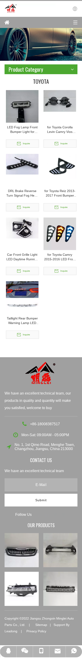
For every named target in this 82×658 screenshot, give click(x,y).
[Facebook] (39, 514)
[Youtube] (63, 514)
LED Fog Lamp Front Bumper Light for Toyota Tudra (22, 129)
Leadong (11, 631)
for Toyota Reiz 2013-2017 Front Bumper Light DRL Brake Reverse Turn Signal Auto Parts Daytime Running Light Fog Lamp (59, 193)
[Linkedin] (47, 514)
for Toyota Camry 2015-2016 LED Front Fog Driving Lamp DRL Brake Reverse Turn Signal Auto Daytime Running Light (60, 257)
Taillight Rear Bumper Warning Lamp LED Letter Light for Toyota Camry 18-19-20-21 (22, 320)
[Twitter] (55, 514)
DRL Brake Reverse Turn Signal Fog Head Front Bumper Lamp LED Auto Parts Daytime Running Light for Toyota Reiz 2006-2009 (22, 193)
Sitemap (41, 625)
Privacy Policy (36, 631)
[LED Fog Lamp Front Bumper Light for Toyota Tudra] (22, 111)
